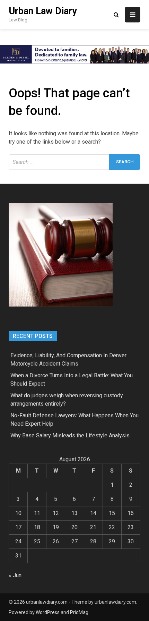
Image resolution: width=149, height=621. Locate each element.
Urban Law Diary (43, 11)
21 (93, 527)
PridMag (79, 612)
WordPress (48, 612)
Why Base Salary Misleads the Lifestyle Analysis (70, 435)
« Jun (15, 575)
